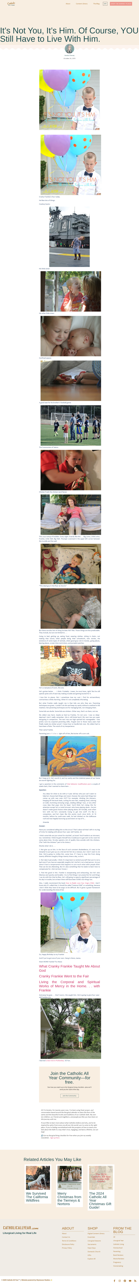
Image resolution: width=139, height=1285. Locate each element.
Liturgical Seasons (94, 1241)
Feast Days (92, 1248)
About (68, 4)
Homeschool (117, 1248)
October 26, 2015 (69, 59)
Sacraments (92, 1244)
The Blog (96, 4)
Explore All (91, 1259)
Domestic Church (94, 1252)
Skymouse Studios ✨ (44, 1280)
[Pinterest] (124, 1280)
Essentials (91, 1237)
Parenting (116, 1251)
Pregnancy (117, 1262)
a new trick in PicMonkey (55, 1061)
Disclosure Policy (68, 1244)
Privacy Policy (67, 1248)
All (114, 1237)
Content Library (82, 4)
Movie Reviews (118, 1259)
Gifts (89, 1255)
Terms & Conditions (69, 1241)
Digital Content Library (96, 1234)
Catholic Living (118, 1244)
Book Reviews (118, 1255)
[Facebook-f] (114, 1280)
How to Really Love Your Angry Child (80, 883)
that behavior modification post (79, 784)
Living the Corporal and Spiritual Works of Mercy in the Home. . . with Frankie (69, 986)
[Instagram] (119, 1280)
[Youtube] (130, 1280)
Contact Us (66, 1237)
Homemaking (118, 1266)
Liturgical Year (118, 1241)
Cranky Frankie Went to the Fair (64, 976)
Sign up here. (55, 1138)
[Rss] (135, 1280)
